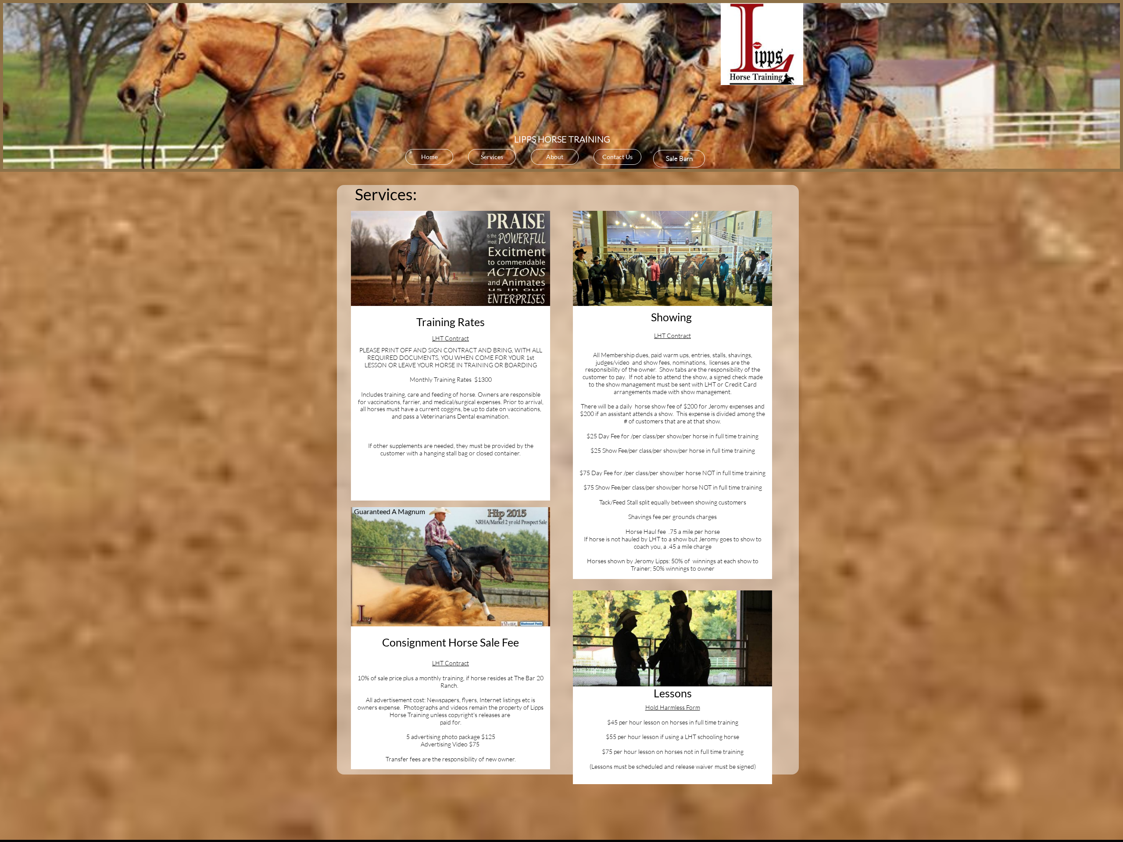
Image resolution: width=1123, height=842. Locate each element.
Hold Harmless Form (672, 707)
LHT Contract (450, 338)
